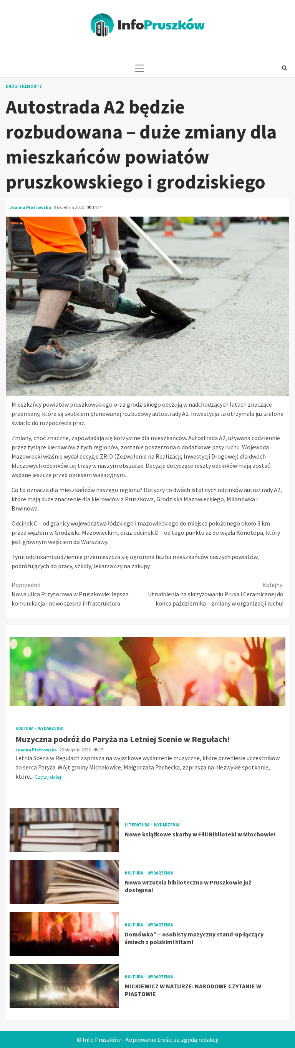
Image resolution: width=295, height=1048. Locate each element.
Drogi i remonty (24, 86)
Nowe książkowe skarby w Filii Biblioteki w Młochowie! (64, 830)
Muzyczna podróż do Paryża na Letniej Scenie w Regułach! (147, 671)
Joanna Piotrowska (31, 207)
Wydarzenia (50, 728)
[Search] (284, 67)
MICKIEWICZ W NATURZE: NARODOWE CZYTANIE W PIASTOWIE (64, 986)
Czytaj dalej (48, 776)
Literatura (137, 825)
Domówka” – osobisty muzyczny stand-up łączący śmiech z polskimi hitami (64, 934)
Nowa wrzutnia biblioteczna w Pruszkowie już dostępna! (64, 882)
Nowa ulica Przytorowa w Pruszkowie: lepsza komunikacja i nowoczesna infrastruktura (70, 594)
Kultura (24, 728)
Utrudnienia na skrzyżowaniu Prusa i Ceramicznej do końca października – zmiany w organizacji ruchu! (215, 594)
